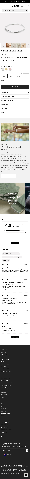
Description (4, 92)
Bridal (3, 415)
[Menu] (1, 5)
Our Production (6, 357)
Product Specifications (8, 96)
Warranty (4, 392)
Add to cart (15, 86)
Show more (15, 337)
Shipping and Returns (7, 100)
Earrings (3, 411)
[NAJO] (15, 6)
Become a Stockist (6, 371)
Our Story (4, 352)
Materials (4, 108)
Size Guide (4, 387)
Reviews (3, 366)
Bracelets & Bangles (7, 413)
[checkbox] (6, 260)
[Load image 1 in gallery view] (15, 28)
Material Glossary (6, 385)
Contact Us (4, 424)
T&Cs (2, 361)
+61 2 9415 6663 (4, 427)
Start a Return (5, 380)
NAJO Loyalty (5, 368)
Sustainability (5, 354)
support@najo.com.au (7, 429)
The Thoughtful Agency (16, 473)
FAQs (2, 112)
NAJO (6, 473)
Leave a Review (5, 432)
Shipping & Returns (6, 382)
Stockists (4, 394)
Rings (2, 406)
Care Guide (4, 104)
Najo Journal (5, 359)
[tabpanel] (15, 296)
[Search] (26, 10)
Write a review (15, 243)
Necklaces (4, 408)
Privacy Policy (5, 364)
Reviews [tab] (6, 249)
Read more (8, 176)
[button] (15, 230)
